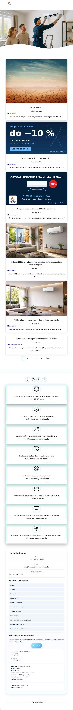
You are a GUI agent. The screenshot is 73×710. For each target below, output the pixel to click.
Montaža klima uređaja (17, 607)
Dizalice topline (14, 615)
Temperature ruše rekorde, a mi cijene (36, 158)
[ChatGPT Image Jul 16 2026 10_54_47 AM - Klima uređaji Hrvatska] (36, 240)
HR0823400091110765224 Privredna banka (19, 686)
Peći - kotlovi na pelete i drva (18, 628)
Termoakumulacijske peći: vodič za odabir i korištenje (36, 339)
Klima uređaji (11, 113)
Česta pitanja (14, 594)
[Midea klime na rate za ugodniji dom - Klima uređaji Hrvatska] (36, 298)
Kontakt (12, 585)
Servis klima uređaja (16, 611)
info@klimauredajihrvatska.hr (36, 567)
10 (41, 358)
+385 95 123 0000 (36, 559)
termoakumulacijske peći (15, 344)
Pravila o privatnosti (16, 602)
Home (34, 37)
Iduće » (48, 358)
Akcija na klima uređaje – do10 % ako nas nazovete (36, 209)
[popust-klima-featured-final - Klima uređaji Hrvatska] (36, 188)
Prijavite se (36, 645)
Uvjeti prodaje (14, 598)
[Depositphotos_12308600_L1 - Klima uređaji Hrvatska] (36, 81)
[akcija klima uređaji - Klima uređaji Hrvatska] (36, 138)
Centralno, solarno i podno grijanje (20, 620)
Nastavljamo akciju (36, 107)
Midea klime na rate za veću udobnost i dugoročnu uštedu (36, 320)
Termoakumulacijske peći (17, 624)
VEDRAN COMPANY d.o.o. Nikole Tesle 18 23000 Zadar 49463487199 (22, 656)
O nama (12, 589)
